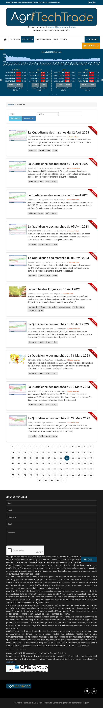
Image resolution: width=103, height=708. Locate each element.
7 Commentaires (73, 231)
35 (55, 458)
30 (25, 458)
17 (31, 452)
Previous (1, 80)
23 (67, 452)
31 (31, 458)
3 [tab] (56, 94)
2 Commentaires (73, 262)
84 (40, 480)
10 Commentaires (73, 329)
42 (13, 464)
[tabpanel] (15, 80)
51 (67, 464)
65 (67, 469)
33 (43, 458)
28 (13, 458)
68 (85, 469)
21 (55, 452)
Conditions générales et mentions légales (71, 703)
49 (55, 464)
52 (73, 464)
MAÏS (63, 70)
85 (46, 480)
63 (55, 469)
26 (85, 452)
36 (61, 458)
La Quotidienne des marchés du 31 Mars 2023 (59, 355)
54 (85, 464)
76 (49, 475)
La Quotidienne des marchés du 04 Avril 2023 (58, 258)
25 (79, 452)
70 (13, 475)
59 (31, 469)
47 (43, 464)
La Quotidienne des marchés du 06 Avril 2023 (58, 195)
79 (67, 475)
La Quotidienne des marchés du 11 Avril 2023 (58, 164)
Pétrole (41, 150)
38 (73, 458)
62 (49, 469)
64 (61, 469)
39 (79, 458)
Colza (55, 150)
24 (73, 452)
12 (85, 447)
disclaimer (10, 662)
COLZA (39, 70)
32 (37, 458)
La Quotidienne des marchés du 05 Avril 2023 (58, 226)
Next (101, 80)
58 (25, 469)
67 (79, 469)
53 (79, 464)
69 (91, 469)
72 (25, 475)
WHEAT (88, 70)
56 (13, 469)
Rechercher (29, 118)
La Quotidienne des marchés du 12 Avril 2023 (58, 132)
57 (19, 469)
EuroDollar (52, 307)
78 (61, 475)
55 (91, 464)
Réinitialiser (15, 118)
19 (43, 452)
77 (55, 475)
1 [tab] (49, 94)
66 (73, 469)
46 (37, 464)
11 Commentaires (73, 360)
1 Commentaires (67, 294)
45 (31, 464)
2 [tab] (53, 94)
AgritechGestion (43, 39)
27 (91, 452)
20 (49, 452)
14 (13, 452)
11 (79, 447)
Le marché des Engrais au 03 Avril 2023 (54, 289)
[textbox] (60, 114)
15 (19, 452)
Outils (64, 39)
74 (37, 475)
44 (25, 464)
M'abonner (94, 39)
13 (91, 447)
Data (56, 39)
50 (61, 464)
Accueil (11, 105)
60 (37, 469)
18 (37, 452)
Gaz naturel (33, 307)
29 (19, 458)
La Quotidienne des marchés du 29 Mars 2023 (59, 418)
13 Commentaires (73, 168)
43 (19, 464)
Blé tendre (32, 150)
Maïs (48, 150)
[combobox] (48, 114)
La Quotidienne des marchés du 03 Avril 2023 (58, 324)
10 (73, 447)
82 (85, 475)
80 (73, 475)
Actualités (27, 39)
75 (43, 475)
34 (49, 458)
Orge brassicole (64, 307)
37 (67, 458)
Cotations (15, 39)
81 (79, 475)
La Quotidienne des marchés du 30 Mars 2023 (59, 387)
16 (25, 452)
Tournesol (32, 311)
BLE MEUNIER (15, 70)
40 (85, 458)
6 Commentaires (73, 137)
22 (61, 452)
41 (91, 458)
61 (43, 469)
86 (52, 480)
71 (19, 475)
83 (91, 475)
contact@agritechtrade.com (62, 27)
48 (49, 464)
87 (58, 480)
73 (31, 475)
